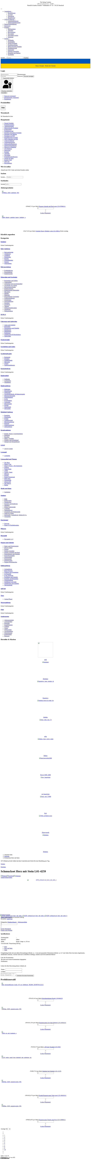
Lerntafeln (7, 455)
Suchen (6, 38)
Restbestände (8, 129)
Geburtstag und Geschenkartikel (13, 284)
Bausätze (6, 437)
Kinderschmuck (8, 288)
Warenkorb (11, 16)
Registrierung (11, 13)
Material (3, 939)
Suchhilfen (11, 54)
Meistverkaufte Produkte (15, 46)
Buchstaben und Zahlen (11, 280)
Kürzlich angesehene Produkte (12, 133)
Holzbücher (7, 257)
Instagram (10, 37)
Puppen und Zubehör (7, 542)
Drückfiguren (8, 391)
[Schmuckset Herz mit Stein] (45, 897)
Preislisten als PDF (9, 136)
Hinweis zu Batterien (10, 147)
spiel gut (3, 588)
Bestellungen (11, 18)
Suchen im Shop (9, 158)
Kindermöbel (5, 375)
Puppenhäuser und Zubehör (12, 554)
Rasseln (6, 258)
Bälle (5, 499)
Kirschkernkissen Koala (49, 998)
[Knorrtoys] (45, 681)
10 (5, 1149)
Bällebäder (7, 389)
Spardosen (7, 304)
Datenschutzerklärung (10, 24)
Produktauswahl (12, 48)
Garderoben (7, 381)
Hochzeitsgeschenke (10, 287)
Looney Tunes (8, 472)
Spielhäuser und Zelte (10, 582)
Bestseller (7, 623)
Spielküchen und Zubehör (11, 583)
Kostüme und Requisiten (11, 579)
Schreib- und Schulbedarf (11, 440)
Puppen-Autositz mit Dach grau (48, 206)
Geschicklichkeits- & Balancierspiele (14, 394)
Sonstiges (7, 303)
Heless (45, 755)
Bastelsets (7, 435)
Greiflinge (7, 255)
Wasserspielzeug (5, 602)
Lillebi (6, 470)
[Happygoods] (45, 816)
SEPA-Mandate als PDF (11, 139)
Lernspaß (4, 452)
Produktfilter (11, 42)
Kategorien (11, 50)
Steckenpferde (8, 585)
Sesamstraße (7, 480)
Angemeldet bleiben (8, 78)
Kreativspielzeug (6, 430)
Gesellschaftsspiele (6, 353)
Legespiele (7, 402)
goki (45, 659)
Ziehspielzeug (8, 426)
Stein (5, 950)
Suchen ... (3, 58)
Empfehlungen (8, 625)
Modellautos (7, 331)
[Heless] (45, 739)
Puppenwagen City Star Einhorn (48, 1022)
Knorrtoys (45, 698)
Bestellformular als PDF (11, 137)
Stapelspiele (7, 407)
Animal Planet (8, 599)
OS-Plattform (8, 149)
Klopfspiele (7, 417)
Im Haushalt (7, 574)
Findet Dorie (7, 469)
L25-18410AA (62, 1095)
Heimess (45, 851)
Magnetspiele (8, 404)
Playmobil (4, 535)
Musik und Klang (6, 488)
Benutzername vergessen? (11, 97)
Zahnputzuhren (8, 311)
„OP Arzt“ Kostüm (49, 1047)
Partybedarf (4, 520)
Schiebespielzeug (9, 425)
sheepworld (7, 482)
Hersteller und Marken (14, 53)
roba (45, 736)
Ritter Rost (7, 478)
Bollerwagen (7, 500)
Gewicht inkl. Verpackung (8, 943)
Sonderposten (5, 616)
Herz (5, 946)
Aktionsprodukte (9, 126)
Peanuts (6, 475)
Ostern (6, 628)
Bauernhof (7, 326)
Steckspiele (7, 408)
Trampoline (7, 516)
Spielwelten (7, 336)
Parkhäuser (7, 333)
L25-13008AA (61, 1120)
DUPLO (3, 314)
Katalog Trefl (8, 160)
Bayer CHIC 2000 (45, 775)
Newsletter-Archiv (13, 35)
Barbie (6, 485)
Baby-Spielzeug (5, 249)
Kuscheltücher (8, 272)
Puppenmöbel (8, 557)
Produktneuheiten (13, 45)
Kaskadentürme (5, 368)
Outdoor (3, 495)
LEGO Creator (8, 448)
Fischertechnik (5, 340)
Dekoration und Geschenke (9, 277)
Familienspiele (8, 360)
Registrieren (7, 99)
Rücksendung (12, 29)
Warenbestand (8, 633)
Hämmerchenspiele (9, 396)
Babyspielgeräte (8, 252)
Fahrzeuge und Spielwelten (9, 321)
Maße (2, 941)
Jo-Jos (6, 399)
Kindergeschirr (8, 273)
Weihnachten (8, 629)
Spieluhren (7, 492)
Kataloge (3, 242)
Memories (7, 362)
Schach (6, 363)
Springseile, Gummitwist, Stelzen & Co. (15, 515)
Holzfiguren (7, 330)
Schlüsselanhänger (9, 298)
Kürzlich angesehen (13, 51)
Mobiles (6, 293)
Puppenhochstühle (9, 555)
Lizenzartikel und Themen (9, 459)
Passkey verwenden (7, 91)
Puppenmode (8, 559)
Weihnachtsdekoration (10, 308)
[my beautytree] (45, 777)
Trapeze (6, 262)
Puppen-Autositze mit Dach (12, 552)
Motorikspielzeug (9, 422)
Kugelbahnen (8, 400)
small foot (9, 919)
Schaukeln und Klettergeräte (12, 512)
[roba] (46, 720)
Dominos (6, 359)
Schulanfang (7, 300)
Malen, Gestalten (9, 438)
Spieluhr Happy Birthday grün (44, 231)
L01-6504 (58, 1047)
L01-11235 (58, 1071)
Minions (6, 474)
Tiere (2, 595)
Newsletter (11, 34)
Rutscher (6, 423)
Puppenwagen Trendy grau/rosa (48, 1120)
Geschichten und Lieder (8, 346)
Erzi (45, 813)
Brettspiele (7, 357)
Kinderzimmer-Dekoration (11, 290)
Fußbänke (7, 379)
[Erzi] (45, 796)
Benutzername (22, 74)
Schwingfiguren (8, 301)
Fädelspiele (7, 392)
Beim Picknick (8, 570)
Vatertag (6, 306)
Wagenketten (8, 263)
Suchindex (11, 40)
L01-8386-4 (56, 231)
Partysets (6, 523)
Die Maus (7, 462)
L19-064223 (59, 998)
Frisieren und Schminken (11, 572)
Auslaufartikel (8, 621)
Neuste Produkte (12, 43)
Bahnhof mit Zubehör (48, 1071)
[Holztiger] (45, 662)
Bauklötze (7, 415)
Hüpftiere (7, 505)
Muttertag (7, 295)
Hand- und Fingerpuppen (11, 546)
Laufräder (7, 508)
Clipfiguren (7, 254)
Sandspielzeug (8, 510)
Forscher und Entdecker (11, 504)
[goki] (45, 657)
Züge (2, 609)
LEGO (3, 445)
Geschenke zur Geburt (10, 285)
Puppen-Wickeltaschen (10, 562)
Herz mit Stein (8, 948)
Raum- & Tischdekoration (11, 525)
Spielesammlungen (9, 365)
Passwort (20, 76)
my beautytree (45, 794)
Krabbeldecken (8, 270)
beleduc (45, 717)
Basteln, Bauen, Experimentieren (13, 433)
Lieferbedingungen (13, 21)
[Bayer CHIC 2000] (45, 758)
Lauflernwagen (8, 420)
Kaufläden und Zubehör (11, 577)
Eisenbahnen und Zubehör (11, 328)
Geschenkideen (8, 631)
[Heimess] (45, 835)
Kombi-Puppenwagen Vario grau (48, 1095)
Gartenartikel (8, 282)
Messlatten (7, 292)
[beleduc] (45, 700)
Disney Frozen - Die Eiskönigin (13, 466)
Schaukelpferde (8, 580)
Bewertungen (11, 32)
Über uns (6, 161)
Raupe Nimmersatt (9, 477)
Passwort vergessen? (10, 96)
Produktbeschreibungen (11, 157)
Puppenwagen (8, 560)
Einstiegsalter (4, 937)
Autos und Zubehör (9, 325)
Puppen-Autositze (9, 551)
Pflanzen (3, 528)
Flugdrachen (7, 502)
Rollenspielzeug (5, 565)
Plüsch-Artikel (8, 547)
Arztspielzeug (8, 569)
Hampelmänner (8, 397)
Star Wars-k (7, 483)
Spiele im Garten (9, 513)
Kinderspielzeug (5, 386)
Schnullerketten (8, 260)
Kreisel (6, 418)
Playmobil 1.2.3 (8, 539)
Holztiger (45, 679)
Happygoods (45, 832)
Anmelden (4, 93)
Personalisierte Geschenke (11, 296)
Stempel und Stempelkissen (12, 441)
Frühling (6, 626)
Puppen (6, 549)
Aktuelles (10, 30)
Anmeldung (7, 11)
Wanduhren (7, 382)
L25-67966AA (61, 206)
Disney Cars (7, 464)
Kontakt (6, 27)
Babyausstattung (6, 267)
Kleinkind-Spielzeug (7, 412)
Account (10, 14)
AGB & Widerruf (9, 19)
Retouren (6, 636)
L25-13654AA (62, 1022)
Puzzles (6, 405)
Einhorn (6, 467)
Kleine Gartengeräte (10, 507)
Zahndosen (7, 309)
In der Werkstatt (8, 575)
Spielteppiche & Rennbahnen (12, 334)
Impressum (7, 26)
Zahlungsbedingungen (14, 22)
